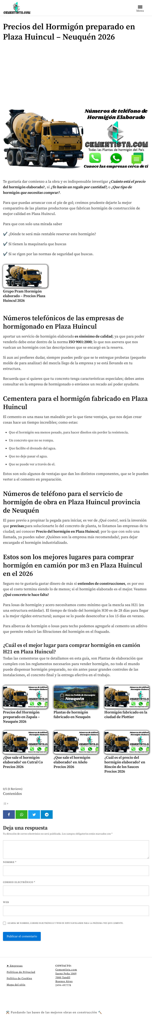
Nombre (9, 862)
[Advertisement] (76, 76)
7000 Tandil (62, 977)
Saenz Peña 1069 (66, 973)
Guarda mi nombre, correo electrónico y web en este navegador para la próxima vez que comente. (65, 923)
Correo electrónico (19, 882)
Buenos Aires (64, 981)
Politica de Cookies (19, 978)
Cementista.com (66, 969)
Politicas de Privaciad (21, 972)
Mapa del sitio (16, 984)
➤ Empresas (15, 966)
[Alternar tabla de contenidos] (6, 803)
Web (6, 902)
